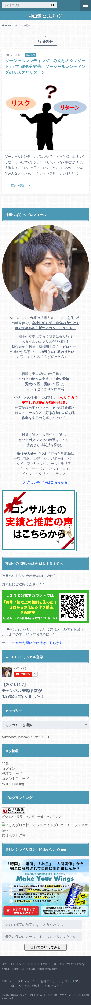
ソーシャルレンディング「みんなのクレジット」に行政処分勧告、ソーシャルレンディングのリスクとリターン (45, 66)
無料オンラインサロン (55, 981)
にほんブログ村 (14, 835)
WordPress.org (13, 784)
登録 (5, 763)
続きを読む (18, 185)
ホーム (8, 981)
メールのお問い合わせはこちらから (36, 643)
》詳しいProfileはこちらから (45, 482)
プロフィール (27, 981)
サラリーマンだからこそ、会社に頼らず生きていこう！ (49, 994)
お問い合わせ (53, 986)
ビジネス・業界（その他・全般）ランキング (31, 816)
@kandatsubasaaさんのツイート (26, 737)
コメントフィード (15, 778)
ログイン (8, 768)
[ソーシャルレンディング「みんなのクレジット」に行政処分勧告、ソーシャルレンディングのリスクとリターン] (45, 148)
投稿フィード (12, 773)
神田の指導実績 (29, 986)
